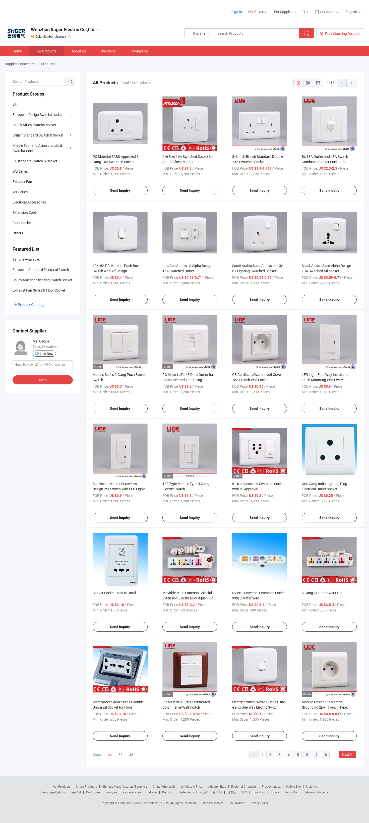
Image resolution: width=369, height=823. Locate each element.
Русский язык (131, 792)
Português (93, 792)
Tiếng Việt (291, 792)
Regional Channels (244, 786)
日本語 (231, 792)
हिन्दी (244, 792)
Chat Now (46, 354)
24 (110, 755)
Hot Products (61, 786)
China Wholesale (164, 786)
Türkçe (274, 792)
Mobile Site (293, 786)
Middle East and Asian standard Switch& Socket (37, 148)
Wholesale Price (191, 786)
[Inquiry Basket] (306, 11)
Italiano (152, 792)
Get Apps (327, 11)
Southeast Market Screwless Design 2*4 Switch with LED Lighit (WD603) (119, 489)
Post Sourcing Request (342, 33)
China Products (86, 786)
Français (111, 792)
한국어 (217, 792)
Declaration (236, 803)
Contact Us (139, 51)
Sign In (236, 11)
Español (75, 792)
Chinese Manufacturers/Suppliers (124, 786)
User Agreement (212, 803)
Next (345, 754)
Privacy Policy (259, 803)
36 (120, 754)
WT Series (20, 191)
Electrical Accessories (29, 202)
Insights (311, 786)
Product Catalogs (31, 304)
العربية (203, 792)
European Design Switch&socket (38, 114)
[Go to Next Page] (351, 83)
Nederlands (186, 792)
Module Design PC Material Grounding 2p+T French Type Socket (324, 707)
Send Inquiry (120, 190)
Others (18, 233)
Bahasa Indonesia (316, 792)
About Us (79, 51)
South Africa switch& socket (34, 124)
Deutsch (167, 792)
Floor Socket (22, 222)
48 (131, 754)
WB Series (20, 171)
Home (17, 51)
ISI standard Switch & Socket (35, 161)
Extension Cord (24, 212)
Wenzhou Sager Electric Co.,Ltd (62, 29)
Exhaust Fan (22, 181)
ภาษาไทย (258, 792)
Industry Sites (217, 786)
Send (43, 379)
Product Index (271, 786)
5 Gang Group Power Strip (322, 592)
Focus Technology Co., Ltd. (151, 803)
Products (49, 51)
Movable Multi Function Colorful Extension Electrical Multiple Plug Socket (187, 598)
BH (15, 104)
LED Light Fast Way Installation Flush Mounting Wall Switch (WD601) (326, 379)
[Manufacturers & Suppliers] (37, 10)
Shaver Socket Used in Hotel (114, 592)
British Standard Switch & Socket (38, 135)
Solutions (108, 51)
